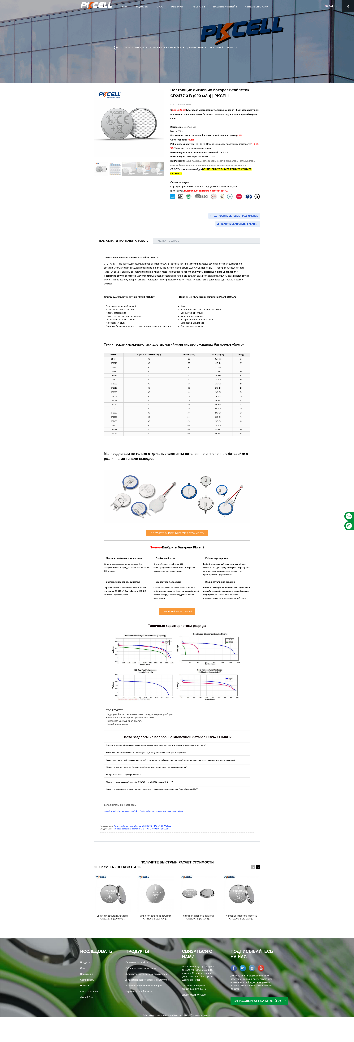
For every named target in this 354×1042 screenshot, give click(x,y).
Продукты (141, 7)
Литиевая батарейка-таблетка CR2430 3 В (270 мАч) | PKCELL (142, 826)
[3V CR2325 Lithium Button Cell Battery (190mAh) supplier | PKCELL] (155, 893)
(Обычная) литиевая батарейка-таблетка (212, 47)
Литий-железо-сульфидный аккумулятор (146, 974)
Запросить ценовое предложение (236, 216)
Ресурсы (198, 7)
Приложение (86, 974)
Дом (124, 7)
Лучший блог (86, 997)
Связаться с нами (256, 7)
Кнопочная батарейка (167, 47)
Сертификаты (87, 980)
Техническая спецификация (239, 224)
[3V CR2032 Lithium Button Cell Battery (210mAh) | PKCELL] (112, 893)
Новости (84, 985)
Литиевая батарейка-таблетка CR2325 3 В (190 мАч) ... (155, 917)
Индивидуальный (224, 7)
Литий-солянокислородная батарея (143, 985)
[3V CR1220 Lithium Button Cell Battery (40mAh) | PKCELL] (241, 893)
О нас (160, 7)
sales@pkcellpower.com (194, 995)
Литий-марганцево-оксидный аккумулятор (147, 980)
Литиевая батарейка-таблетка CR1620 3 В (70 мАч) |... (198, 917)
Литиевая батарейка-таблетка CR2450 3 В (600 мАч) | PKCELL (141, 829)
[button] (162, 168)
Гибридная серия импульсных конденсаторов (140, 968)
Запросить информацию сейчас (258, 1001)
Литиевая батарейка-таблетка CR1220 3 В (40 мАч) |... (241, 917)
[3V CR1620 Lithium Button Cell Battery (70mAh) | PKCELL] (198, 893)
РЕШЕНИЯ (177, 7)
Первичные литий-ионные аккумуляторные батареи (138, 991)
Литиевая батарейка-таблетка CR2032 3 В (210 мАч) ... (112, 917)
